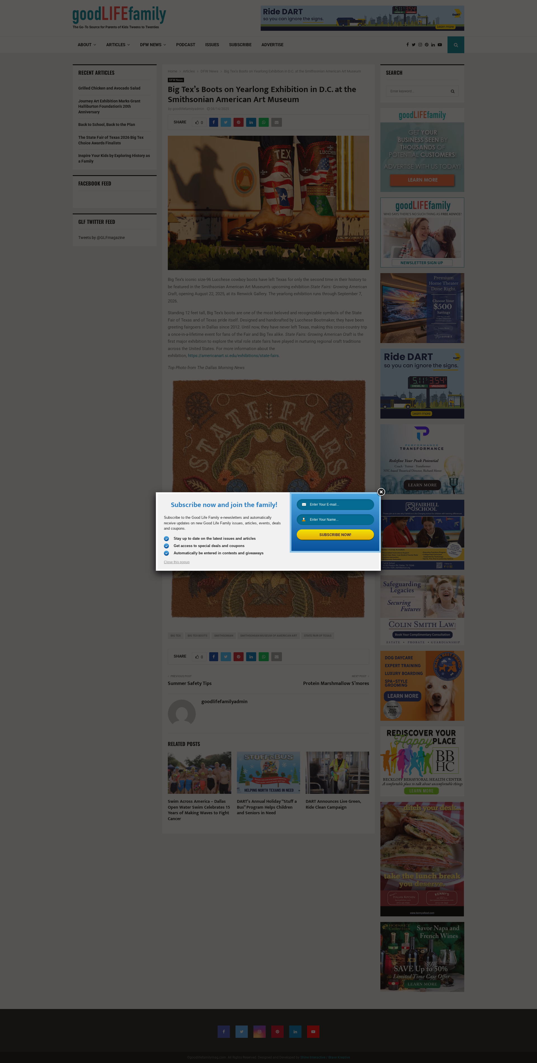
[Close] (381, 492)
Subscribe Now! (335, 534)
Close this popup (177, 562)
